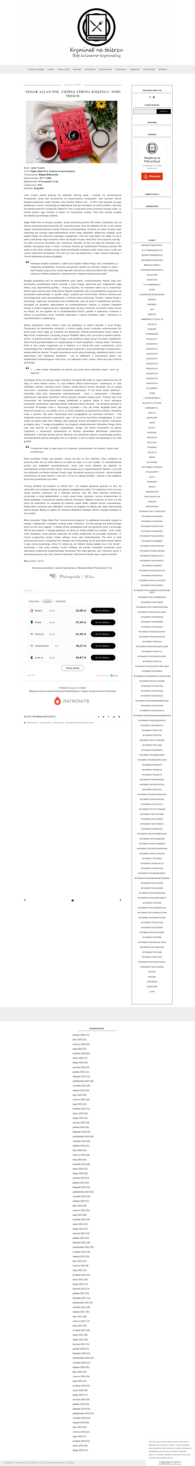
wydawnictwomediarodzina (152, 760)
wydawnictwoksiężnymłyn (152, 721)
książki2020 (152, 354)
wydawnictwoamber (152, 541)
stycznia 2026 (79, 1067)
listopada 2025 (79, 1076)
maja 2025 (77, 1104)
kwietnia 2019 (79, 1441)
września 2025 (79, 1085)
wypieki (152, 972)
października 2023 (81, 1192)
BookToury (149, 69)
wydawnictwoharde (152, 671)
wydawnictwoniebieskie (152, 780)
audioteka (152, 275)
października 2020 (81, 1358)
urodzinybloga (152, 497)
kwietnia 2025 (79, 1108)
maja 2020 (77, 1381)
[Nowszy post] (25, 900)
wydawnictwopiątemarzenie (152, 834)
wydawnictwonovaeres (152, 799)
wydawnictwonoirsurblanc (152, 794)
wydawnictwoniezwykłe (152, 785)
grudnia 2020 (79, 1348)
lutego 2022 (78, 1284)
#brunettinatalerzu (152, 245)
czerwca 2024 (79, 1155)
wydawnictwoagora (152, 521)
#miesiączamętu (152, 265)
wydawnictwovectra (152, 923)
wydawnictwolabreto (152, 726)
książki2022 (152, 364)
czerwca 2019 (79, 1432)
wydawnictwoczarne (152, 602)
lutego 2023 (78, 1229)
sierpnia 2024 (79, 1145)
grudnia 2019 (79, 1404)
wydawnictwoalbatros (152, 536)
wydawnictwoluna (152, 745)
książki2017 (152, 339)
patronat (152, 433)
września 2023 (79, 1196)
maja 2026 (77, 1049)
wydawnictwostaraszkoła (152, 908)
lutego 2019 (78, 1450)
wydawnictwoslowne (152, 883)
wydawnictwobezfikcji (152, 556)
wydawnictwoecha (152, 642)
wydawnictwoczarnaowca (152, 597)
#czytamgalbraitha (152, 250)
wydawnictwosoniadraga (152, 893)
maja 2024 (77, 1159)
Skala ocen (64, 69)
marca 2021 (78, 1335)
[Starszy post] (120, 900)
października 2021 (81, 1302)
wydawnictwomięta (152, 765)
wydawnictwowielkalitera (152, 942)
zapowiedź (152, 982)
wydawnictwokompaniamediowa (152, 701)
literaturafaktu (152, 398)
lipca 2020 (77, 1372)
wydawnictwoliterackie (152, 740)
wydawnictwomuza (152, 775)
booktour (152, 280)
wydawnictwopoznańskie (152, 844)
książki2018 (152, 344)
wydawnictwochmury (152, 585)
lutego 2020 (78, 1395)
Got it (176, 1463)
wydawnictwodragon (152, 617)
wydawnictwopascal (152, 829)
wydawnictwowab (152, 937)
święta (152, 487)
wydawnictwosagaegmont (152, 873)
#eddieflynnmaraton (152, 255)
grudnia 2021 (79, 1293)
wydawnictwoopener (152, 819)
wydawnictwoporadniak (152, 839)
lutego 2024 (78, 1173)
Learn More (165, 1463)
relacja (152, 452)
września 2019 (79, 1418)
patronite (152, 438)
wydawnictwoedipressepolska (152, 647)
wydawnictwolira (152, 735)
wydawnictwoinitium (152, 686)
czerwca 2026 (79, 1044)
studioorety (152, 472)
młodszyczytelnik (152, 403)
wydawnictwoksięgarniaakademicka (152, 716)
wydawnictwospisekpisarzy (152, 898)
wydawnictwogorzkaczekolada (152, 666)
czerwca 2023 (79, 1210)
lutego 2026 (78, 1062)
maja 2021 (77, 1325)
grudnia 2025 (79, 1072)
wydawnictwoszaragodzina (152, 913)
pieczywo (152, 443)
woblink (152, 502)
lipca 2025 (77, 1095)
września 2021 (79, 1307)
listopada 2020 (79, 1353)
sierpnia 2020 (79, 1367)
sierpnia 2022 (79, 1256)
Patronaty (121, 69)
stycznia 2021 (79, 1344)
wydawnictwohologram (152, 681)
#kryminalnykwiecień (152, 260)
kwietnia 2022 (79, 1275)
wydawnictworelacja (152, 864)
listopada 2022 (79, 1242)
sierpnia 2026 (79, 1035)
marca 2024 (78, 1168)
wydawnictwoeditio (152, 652)
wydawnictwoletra (152, 730)
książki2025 (152, 378)
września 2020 (79, 1362)
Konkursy (135, 69)
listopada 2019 (79, 1409)
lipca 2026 (77, 1039)
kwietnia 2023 (79, 1219)
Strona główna (36, 69)
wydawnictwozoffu (152, 957)
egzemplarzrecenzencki (152, 295)
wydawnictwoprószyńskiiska (79, 723)
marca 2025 (78, 1113)
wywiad (152, 977)
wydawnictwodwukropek (152, 637)
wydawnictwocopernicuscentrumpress (152, 591)
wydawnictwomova (152, 770)
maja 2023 (77, 1215)
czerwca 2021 (79, 1321)
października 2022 (81, 1247)
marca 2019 (78, 1445)
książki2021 (152, 359)
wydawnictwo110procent (152, 511)
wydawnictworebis (152, 859)
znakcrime (152, 987)
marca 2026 (78, 1058)
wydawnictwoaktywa (152, 526)
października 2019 (81, 1413)
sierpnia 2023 (79, 1201)
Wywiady (163, 69)
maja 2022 (77, 1270)
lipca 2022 (77, 1261)
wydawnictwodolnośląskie (152, 612)
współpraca (59, 723)
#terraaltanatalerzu (152, 270)
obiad (152, 423)
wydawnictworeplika (152, 868)
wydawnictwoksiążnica (152, 711)
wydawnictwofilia (152, 661)
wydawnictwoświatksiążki (152, 918)
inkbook (152, 314)
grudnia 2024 (79, 1127)
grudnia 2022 (79, 1238)
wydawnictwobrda (152, 566)
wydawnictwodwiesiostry (152, 632)
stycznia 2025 (79, 1122)
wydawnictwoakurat (152, 531)
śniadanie (152, 482)
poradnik (152, 447)
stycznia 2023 (79, 1233)
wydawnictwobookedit (152, 561)
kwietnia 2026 (79, 1053)
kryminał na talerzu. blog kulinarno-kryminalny (42, 1463)
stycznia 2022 (79, 1288)
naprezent (152, 418)
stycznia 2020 (79, 1399)
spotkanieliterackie (152, 467)
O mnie (51, 69)
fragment (152, 305)
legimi (152, 393)
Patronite (90, 69)
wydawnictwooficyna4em (152, 809)
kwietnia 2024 (79, 1164)
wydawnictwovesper (152, 928)
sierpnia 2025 (79, 1090)
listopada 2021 (79, 1298)
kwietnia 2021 (79, 1330)
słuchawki (152, 462)
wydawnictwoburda (152, 576)
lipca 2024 (77, 1150)
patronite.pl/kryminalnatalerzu (64, 691)
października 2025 (81, 1081)
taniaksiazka (152, 492)
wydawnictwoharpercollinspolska (152, 676)
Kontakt (77, 69)
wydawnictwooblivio (152, 804)
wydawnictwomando (152, 750)
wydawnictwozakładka (152, 947)
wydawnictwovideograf (152, 932)
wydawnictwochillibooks (152, 581)
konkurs (152, 329)
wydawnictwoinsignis (152, 691)
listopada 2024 (79, 1132)
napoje (152, 413)
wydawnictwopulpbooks (152, 854)
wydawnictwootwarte (152, 824)
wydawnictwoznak (152, 952)
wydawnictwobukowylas (152, 571)
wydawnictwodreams (152, 622)
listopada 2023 (79, 1187)
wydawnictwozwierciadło (152, 962)
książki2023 (46, 723)
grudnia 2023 (79, 1182)
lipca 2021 (77, 1316)
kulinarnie (152, 388)
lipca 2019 (77, 1427)
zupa (152, 992)
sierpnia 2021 (79, 1312)
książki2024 (152, 374)
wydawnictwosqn (152, 903)
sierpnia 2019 (79, 1422)
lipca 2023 (77, 1205)
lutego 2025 (78, 1118)
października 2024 (81, 1136)
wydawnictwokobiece (152, 696)
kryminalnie (32, 723)
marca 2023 (78, 1224)
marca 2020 (78, 1390)
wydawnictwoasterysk (152, 546)
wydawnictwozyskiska (152, 967)
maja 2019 (77, 1436)
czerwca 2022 (79, 1265)
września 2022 (79, 1252)
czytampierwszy (152, 285)
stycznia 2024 (79, 1178)
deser (152, 290)
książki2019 (152, 349)
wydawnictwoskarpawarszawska (152, 878)
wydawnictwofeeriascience (152, 656)
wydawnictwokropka (152, 706)
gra (152, 309)
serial (152, 457)
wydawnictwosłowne (152, 888)
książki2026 (152, 383)
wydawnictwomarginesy (152, 755)
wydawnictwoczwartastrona (152, 607)
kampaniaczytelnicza (152, 319)
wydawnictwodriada (152, 627)
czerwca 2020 (79, 1376)
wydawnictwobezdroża (152, 551)
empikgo (152, 300)
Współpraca (105, 69)
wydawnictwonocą (152, 790)
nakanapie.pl (152, 408)
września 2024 (79, 1141)
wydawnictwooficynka (152, 814)
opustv (152, 428)
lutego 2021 (78, 1339)
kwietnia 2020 (79, 1385)
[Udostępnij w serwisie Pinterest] (119, 717)
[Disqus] (72, 767)
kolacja (152, 324)
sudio (152, 477)
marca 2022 (78, 1279)
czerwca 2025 (79, 1099)
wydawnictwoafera (152, 516)
